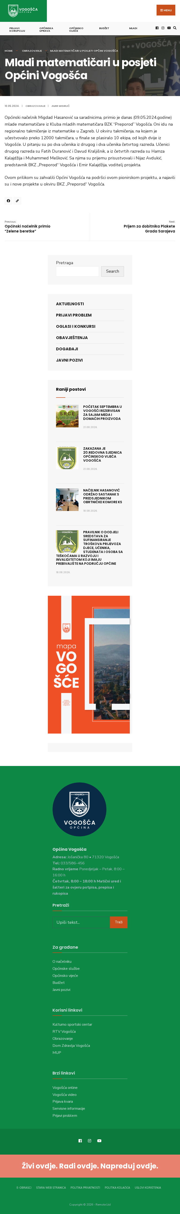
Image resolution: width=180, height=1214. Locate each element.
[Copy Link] (18, 201)
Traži (119, 922)
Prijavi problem (74, 315)
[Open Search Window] (174, 28)
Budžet (104, 28)
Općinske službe (66, 968)
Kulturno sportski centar (72, 1024)
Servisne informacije (68, 1108)
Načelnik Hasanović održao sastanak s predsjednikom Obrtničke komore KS (102, 496)
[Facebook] (9, 201)
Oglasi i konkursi (75, 326)
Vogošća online (65, 1087)
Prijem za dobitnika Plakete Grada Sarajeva (149, 227)
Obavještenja (72, 337)
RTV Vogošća (64, 1031)
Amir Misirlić (61, 106)
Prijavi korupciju (17, 29)
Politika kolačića (117, 1188)
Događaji (67, 349)
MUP (56, 1052)
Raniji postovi (71, 389)
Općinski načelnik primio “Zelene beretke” (27, 227)
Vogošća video (64, 1094)
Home (9, 51)
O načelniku (61, 961)
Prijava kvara (62, 1101)
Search (112, 271)
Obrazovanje (32, 51)
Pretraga (64, 263)
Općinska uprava (46, 29)
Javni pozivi (69, 360)
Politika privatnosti (85, 1188)
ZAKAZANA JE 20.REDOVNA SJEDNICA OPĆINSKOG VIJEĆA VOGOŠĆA (102, 454)
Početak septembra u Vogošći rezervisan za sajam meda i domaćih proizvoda (102, 412)
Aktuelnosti (70, 304)
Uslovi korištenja (148, 1188)
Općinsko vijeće (76, 29)
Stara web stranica (51, 1188)
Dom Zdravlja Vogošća (71, 1045)
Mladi (133, 28)
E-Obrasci (24, 1188)
